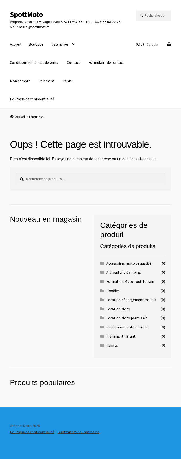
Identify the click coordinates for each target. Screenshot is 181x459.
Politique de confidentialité (32, 99)
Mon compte (20, 80)
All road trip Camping (123, 272)
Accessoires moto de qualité (128, 263)
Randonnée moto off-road (127, 327)
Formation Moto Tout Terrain (130, 281)
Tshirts (112, 345)
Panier (68, 80)
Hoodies (112, 290)
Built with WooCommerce (78, 431)
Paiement (46, 80)
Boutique (36, 44)
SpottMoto (26, 14)
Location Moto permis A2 (126, 317)
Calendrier (60, 44)
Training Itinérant (121, 336)
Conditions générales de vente (34, 62)
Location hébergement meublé (131, 299)
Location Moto (118, 308)
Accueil (15, 44)
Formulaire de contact (106, 62)
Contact (73, 62)
